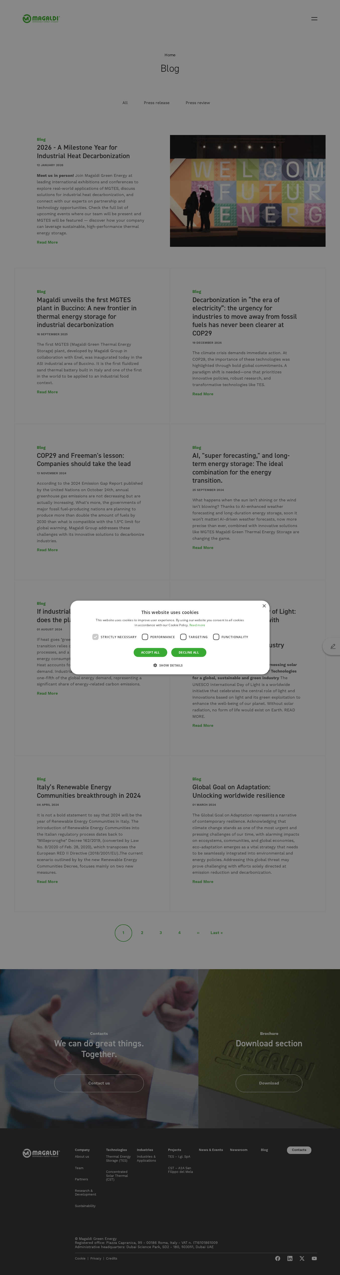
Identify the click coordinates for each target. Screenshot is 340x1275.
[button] (170, 665)
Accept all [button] (150, 652)
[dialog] (170, 637)
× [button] (264, 606)
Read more (197, 625)
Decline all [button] (189, 652)
